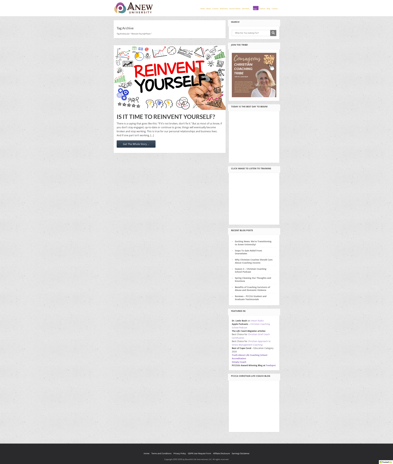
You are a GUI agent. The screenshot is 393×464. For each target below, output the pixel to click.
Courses (215, 9)
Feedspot (271, 365)
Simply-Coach (239, 361)
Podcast (262, 9)
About (208, 9)
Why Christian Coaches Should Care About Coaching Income (253, 261)
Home (202, 9)
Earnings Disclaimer (240, 453)
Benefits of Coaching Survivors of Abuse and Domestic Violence (252, 289)
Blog (268, 9)
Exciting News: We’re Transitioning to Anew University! (253, 243)
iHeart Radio (257, 320)
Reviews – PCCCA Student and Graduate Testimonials (251, 298)
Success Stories (235, 9)
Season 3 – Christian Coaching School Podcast (250, 270)
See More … (246, 9)
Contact (275, 9)
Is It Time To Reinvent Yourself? (166, 116)
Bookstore (224, 9)
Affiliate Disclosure (221, 453)
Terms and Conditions (161, 453)
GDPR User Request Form (199, 453)
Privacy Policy (179, 453)
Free (255, 9)
